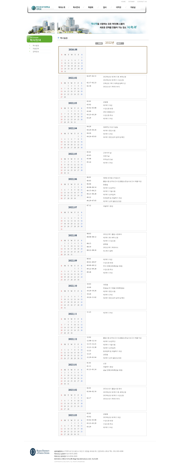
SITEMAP (131, 1)
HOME (123, 1)
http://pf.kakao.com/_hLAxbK (87, 459)
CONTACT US (142, 1)
